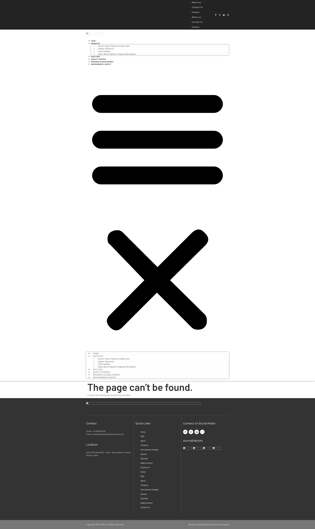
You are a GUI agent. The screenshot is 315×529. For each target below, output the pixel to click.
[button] (157, 208)
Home (143, 432)
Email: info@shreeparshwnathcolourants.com (105, 434)
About (143, 441)
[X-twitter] (220, 15)
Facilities (144, 458)
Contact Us (197, 7)
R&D (142, 436)
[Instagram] (228, 15)
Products (95, 43)
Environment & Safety (101, 64)
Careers (195, 12)
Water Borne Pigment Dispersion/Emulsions (117, 54)
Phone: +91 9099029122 (95, 431)
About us (196, 2)
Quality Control (146, 463)
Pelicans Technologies (220, 524)
